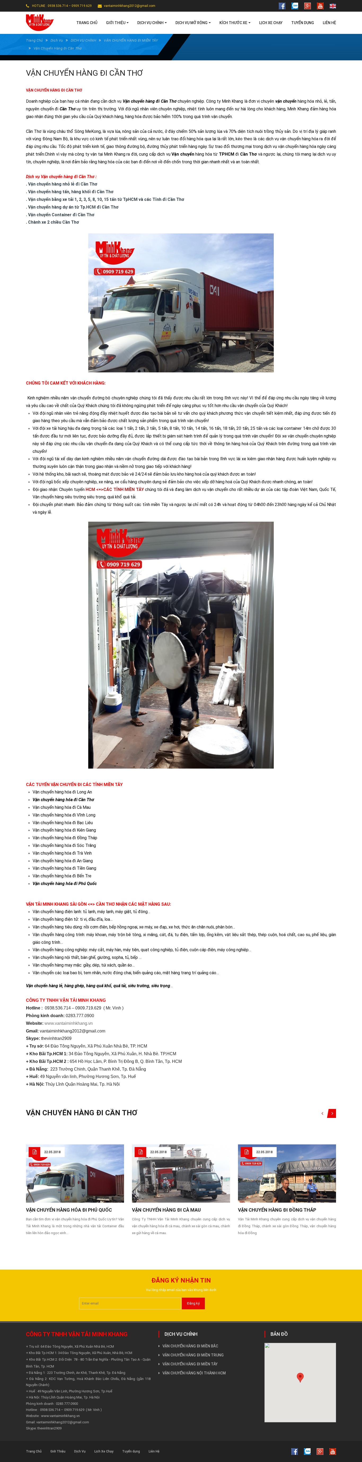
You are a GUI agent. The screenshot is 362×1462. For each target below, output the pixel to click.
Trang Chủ (34, 40)
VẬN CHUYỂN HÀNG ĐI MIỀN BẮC (190, 1346)
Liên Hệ (154, 1451)
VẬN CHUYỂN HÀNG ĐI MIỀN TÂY (131, 40)
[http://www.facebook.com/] (282, 6)
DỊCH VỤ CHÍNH (83, 40)
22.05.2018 (52, 1152)
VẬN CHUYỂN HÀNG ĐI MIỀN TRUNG (193, 1355)
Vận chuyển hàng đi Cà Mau (166, 1210)
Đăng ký (193, 1303)
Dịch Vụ (57, 40)
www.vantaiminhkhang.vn (69, 1023)
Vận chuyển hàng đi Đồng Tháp (277, 1210)
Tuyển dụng (131, 1451)
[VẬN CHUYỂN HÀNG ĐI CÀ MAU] (181, 1177)
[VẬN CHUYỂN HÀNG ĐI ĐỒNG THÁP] (287, 1181)
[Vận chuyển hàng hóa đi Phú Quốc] (75, 1181)
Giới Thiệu (57, 1451)
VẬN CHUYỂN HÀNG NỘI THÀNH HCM (194, 1373)
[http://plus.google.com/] (307, 6)
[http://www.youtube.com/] (320, 6)
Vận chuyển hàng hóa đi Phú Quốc (69, 1210)
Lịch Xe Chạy (103, 1451)
